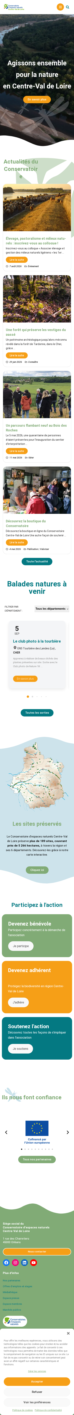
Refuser (37, 1392)
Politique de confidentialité (48, 1410)
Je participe (21, 946)
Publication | (33, 549)
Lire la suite (17, 259)
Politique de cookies (22, 1410)
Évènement (33, 266)
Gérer (31, 457)
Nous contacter (37, 1251)
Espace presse (11, 1298)
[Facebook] (6, 1262)
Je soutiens (20, 1049)
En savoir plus (25, 678)
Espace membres (12, 1304)
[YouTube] (33, 1262)
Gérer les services (37, 1371)
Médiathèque (10, 1292)
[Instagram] (15, 1262)
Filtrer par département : (14, 608)
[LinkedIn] (24, 1262)
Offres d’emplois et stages (17, 1286)
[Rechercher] (67, 7)
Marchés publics (12, 1309)
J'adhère (18, 1002)
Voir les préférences (37, 1402)
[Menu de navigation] (60, 7)
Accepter (37, 1381)
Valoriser (44, 549)
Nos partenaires (11, 1280)
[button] (68, 1333)
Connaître (33, 362)
